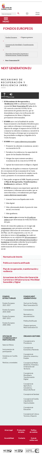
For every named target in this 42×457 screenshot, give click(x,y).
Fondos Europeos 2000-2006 (9, 324)
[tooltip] (27, 13)
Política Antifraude (30, 321)
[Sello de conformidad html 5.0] (18, 452)
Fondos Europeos (11, 37)
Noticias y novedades (10, 362)
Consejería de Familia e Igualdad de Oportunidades (31, 401)
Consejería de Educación (28, 408)
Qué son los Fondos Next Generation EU (31, 304)
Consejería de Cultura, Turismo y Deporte (31, 415)
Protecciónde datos (21, 431)
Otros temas (37, 13)
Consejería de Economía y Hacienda (31, 349)
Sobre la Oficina (8, 345)
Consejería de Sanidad (31, 394)
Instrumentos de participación (8, 350)
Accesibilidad (9, 438)
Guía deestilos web (34, 439)
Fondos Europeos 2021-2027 (9, 304)
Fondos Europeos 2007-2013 (9, 317)
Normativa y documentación (29, 315)
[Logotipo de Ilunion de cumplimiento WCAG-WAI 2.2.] (32, 452)
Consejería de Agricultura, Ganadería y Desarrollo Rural (29, 387)
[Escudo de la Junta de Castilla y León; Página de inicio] (6, 10)
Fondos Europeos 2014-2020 (9, 311)
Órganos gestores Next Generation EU (31, 326)
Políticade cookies (33, 431)
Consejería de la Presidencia (29, 342)
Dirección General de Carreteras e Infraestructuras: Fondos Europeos (17, 54)
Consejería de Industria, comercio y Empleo (31, 356)
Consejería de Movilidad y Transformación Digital (20, 45)
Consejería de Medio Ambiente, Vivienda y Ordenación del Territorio (31, 366)
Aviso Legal (9, 430)
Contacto (21, 438)
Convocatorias (29, 310)
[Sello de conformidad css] (7, 452)
